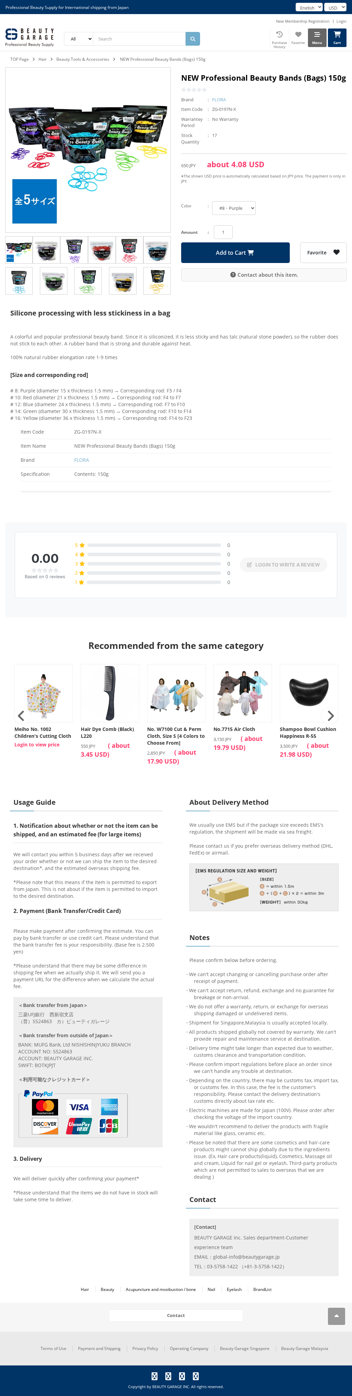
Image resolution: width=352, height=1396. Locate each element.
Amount (189, 232)
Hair (42, 59)
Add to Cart (231, 252)
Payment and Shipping (99, 1348)
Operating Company (189, 1348)
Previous (22, 715)
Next (329, 715)
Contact (176, 1315)
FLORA (219, 99)
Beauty (107, 1289)
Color (186, 206)
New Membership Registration (303, 21)
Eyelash (234, 1289)
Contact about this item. (268, 274)
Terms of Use (53, 1348)
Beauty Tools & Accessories (82, 59)
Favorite (317, 252)
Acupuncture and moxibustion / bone (161, 1289)
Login (341, 21)
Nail (211, 1289)
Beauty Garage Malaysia (304, 1348)
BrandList (262, 1289)
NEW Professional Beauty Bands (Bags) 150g (163, 59)
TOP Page (19, 59)
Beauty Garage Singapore (245, 1348)
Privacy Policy (145, 1348)
